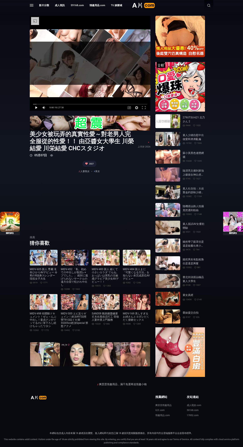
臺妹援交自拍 (191, 312)
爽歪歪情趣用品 (163, 405)
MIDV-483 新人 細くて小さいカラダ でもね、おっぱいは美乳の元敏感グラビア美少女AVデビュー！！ (105, 276)
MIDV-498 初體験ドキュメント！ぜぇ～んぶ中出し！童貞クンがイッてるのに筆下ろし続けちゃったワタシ (43, 320)
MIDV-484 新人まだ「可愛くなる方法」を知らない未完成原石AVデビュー (136, 274)
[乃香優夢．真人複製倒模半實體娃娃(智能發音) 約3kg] (180, 351)
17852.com (193, 415)
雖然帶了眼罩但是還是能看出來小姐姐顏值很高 (193, 245)
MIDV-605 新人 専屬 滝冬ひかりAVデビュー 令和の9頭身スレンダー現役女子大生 (43, 274)
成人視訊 (60, 5)
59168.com (77, 5)
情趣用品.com (97, 5)
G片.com (159, 410)
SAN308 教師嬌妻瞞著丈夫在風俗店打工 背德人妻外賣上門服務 (105, 316)
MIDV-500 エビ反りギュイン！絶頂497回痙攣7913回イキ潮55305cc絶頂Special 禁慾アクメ (74, 320)
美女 (97, 171)
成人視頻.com (194, 405)
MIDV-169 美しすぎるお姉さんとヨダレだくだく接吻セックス (136, 316)
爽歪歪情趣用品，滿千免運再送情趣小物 (123, 384)
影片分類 (44, 5)
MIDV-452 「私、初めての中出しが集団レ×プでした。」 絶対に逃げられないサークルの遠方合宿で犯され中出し (74, 277)
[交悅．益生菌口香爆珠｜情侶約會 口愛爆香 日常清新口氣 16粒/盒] (180, 86)
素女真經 (188, 295)
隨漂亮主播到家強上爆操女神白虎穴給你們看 (193, 174)
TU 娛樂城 (116, 5)
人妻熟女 (85, 171)
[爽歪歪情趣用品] (90, 123)
